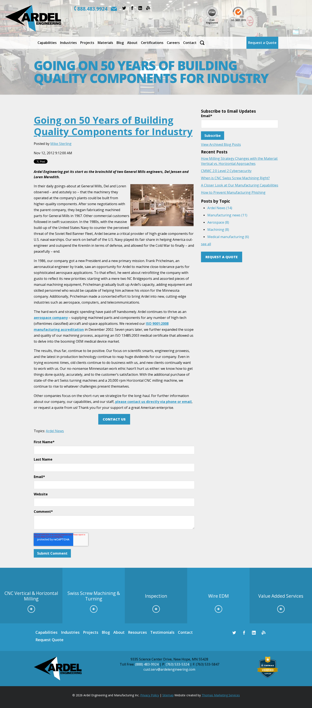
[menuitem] (47, 43)
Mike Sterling (61, 143)
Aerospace (218, 222)
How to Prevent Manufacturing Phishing (233, 192)
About (119, 632)
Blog (106, 632)
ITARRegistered (212, 21)
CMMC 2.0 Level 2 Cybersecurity (226, 170)
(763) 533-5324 (177, 664)
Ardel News (55, 431)
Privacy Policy (149, 695)
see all (206, 244)
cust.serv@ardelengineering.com (169, 669)
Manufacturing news (227, 215)
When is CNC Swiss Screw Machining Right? (235, 178)
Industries (70, 632)
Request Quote (49, 639)
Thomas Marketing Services (221, 695)
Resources (137, 632)
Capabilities (46, 632)
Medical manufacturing (228, 236)
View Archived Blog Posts (221, 144)
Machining (218, 229)
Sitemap (168, 695)
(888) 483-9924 (147, 664)
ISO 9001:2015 (238, 20)
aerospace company (51, 317)
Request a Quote (221, 257)
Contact (185, 632)
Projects (90, 632)
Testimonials (162, 632)
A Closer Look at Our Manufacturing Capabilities (239, 185)
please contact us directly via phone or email (153, 401)
